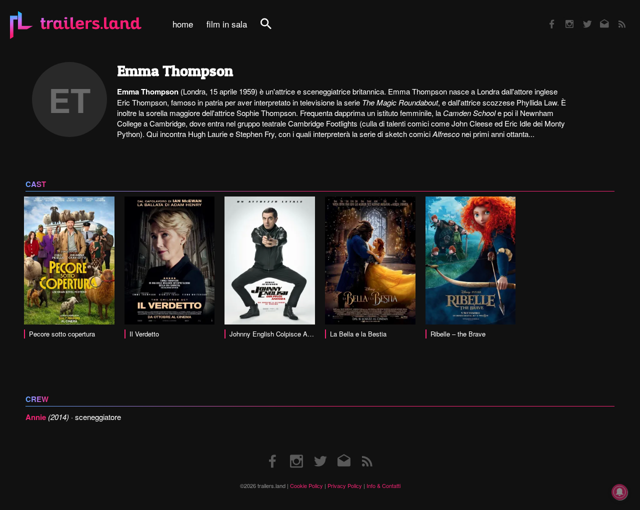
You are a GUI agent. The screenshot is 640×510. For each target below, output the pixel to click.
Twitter (581, 17)
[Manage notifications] (620, 492)
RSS (615, 17)
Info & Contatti (383, 486)
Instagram (564, 17)
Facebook (547, 17)
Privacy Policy (345, 486)
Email (598, 17)
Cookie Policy (306, 486)
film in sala (226, 24)
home (182, 24)
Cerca (273, 29)
